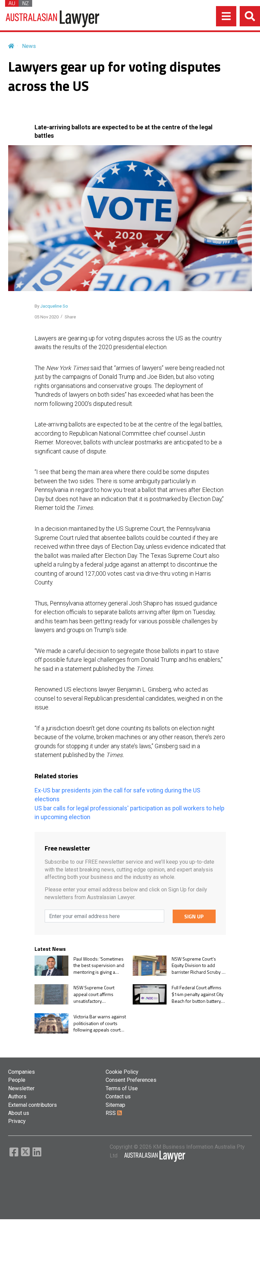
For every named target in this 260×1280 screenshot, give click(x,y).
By (51, 306)
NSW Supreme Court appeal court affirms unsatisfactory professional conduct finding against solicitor (96, 994)
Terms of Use (122, 1088)
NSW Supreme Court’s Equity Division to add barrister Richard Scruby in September (198, 965)
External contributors (32, 1105)
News (29, 46)
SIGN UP (194, 916)
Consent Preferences (131, 1080)
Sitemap (115, 1105)
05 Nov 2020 (47, 316)
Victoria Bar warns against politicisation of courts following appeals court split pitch (99, 1023)
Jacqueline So (54, 306)
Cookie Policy (122, 1072)
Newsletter (21, 1088)
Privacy (17, 1121)
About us (18, 1113)
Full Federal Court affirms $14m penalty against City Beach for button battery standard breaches (197, 994)
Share (70, 316)
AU (11, 3)
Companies (21, 1072)
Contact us (118, 1096)
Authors (17, 1096)
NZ (25, 3)
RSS (111, 1113)
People (16, 1080)
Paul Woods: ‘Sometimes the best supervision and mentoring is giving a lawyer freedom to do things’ (98, 965)
